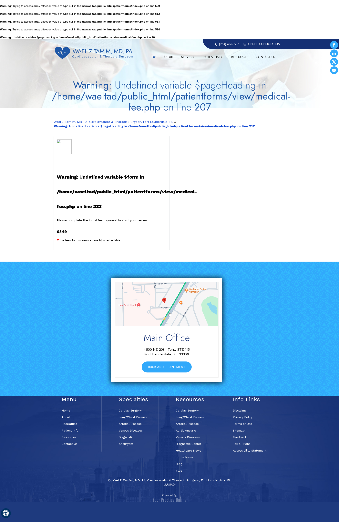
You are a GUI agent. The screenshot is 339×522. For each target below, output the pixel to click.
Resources (239, 57)
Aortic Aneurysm (187, 430)
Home (154, 57)
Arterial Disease (130, 424)
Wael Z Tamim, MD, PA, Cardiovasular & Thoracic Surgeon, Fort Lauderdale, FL (113, 122)
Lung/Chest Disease (133, 417)
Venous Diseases (131, 430)
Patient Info (213, 57)
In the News (184, 457)
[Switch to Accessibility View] (6, 513)
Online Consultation (264, 44)
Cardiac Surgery (130, 410)
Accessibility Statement (249, 450)
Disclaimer (240, 410)
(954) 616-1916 (229, 44)
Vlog (179, 470)
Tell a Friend (242, 444)
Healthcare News (188, 450)
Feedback (240, 437)
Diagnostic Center (188, 444)
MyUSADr (169, 484)
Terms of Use (242, 424)
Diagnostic (126, 437)
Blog (179, 464)
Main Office (167, 338)
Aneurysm (126, 444)
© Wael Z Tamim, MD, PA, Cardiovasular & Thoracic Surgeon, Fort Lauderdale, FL (169, 480)
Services (188, 57)
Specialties (69, 424)
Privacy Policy (243, 417)
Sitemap (239, 430)
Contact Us (265, 57)
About (168, 57)
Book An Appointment (166, 367)
